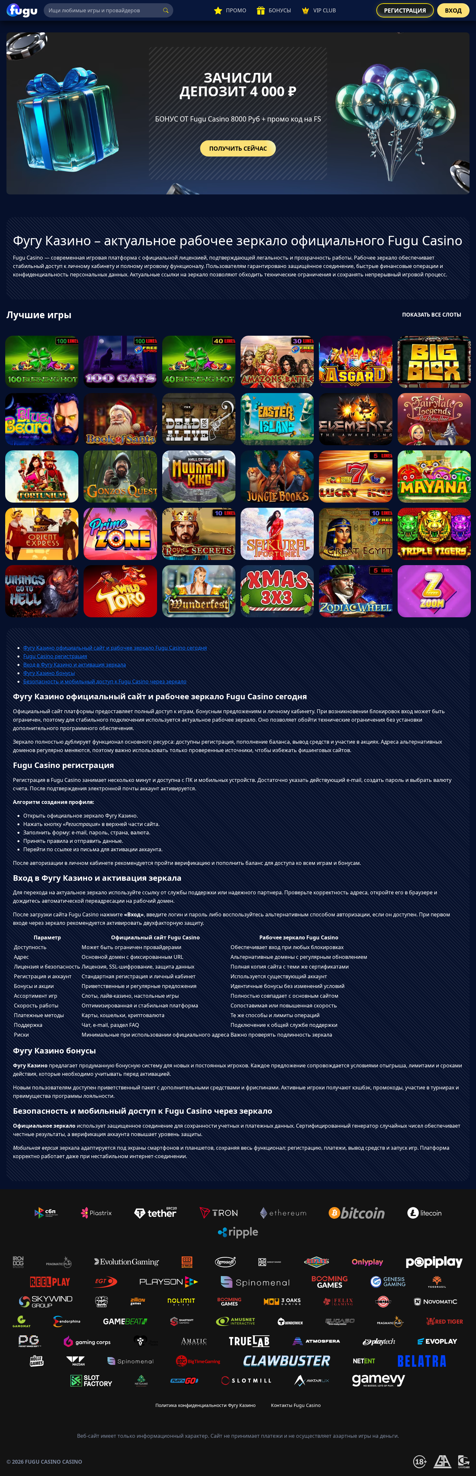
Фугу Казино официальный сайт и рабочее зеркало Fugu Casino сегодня (115, 647)
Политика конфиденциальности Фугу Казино (205, 1405)
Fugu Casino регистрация (55, 656)
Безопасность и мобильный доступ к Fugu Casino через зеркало (105, 681)
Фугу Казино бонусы (49, 673)
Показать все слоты (431, 314)
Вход (453, 10)
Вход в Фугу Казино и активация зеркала (74, 664)
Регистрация (405, 10)
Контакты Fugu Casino (296, 1405)
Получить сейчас (238, 148)
